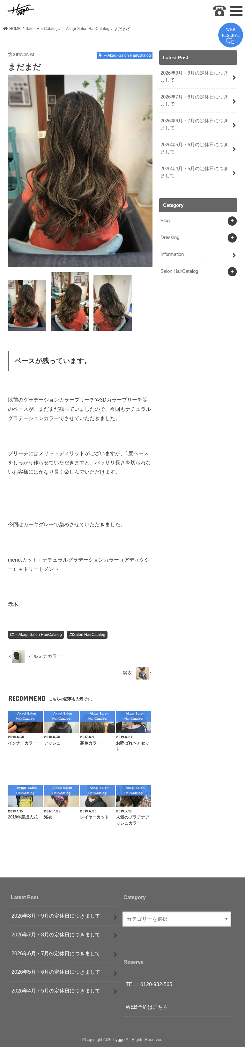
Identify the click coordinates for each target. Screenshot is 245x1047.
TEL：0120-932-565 (149, 984)
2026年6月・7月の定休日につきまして (194, 124)
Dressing (169, 237)
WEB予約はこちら (147, 1007)
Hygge (118, 1039)
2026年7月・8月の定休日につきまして (194, 100)
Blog (165, 220)
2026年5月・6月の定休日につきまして (194, 148)
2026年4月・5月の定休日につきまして (194, 172)
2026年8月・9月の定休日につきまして (194, 76)
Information (172, 254)
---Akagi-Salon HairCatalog (38, 634)
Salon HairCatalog (89, 634)
